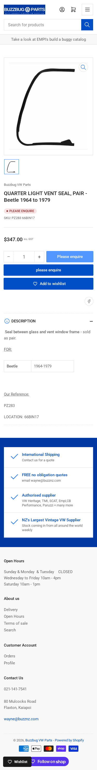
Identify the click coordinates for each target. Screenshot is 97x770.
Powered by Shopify (69, 740)
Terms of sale (16, 623)
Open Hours (14, 616)
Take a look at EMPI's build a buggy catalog (48, 39)
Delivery (11, 609)
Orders (9, 656)
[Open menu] (87, 9)
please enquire (48, 270)
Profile (9, 663)
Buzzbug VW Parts (17, 185)
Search (10, 630)
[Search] (87, 24)
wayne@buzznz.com (21, 719)
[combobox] (48, 24)
